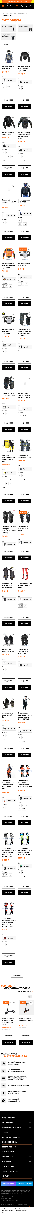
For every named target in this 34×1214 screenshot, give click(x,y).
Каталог (13, 14)
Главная (5, 14)
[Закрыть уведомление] (33, 1208)
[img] (22, 6)
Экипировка (22, 14)
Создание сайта (22, 1204)
